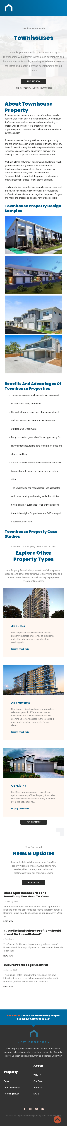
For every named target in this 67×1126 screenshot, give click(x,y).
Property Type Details (20, 649)
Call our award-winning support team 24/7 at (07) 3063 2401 (33, 1017)
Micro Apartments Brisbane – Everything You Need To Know (26, 894)
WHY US (37, 1075)
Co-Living (18, 786)
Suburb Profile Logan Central (25, 965)
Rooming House (11, 1093)
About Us (18, 626)
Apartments (20, 703)
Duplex (7, 1081)
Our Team (38, 1081)
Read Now (8, 921)
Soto (43, 1115)
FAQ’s (36, 1093)
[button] (59, 8)
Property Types (30, 88)
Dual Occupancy (12, 1087)
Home (18, 88)
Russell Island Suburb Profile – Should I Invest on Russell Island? (32, 932)
